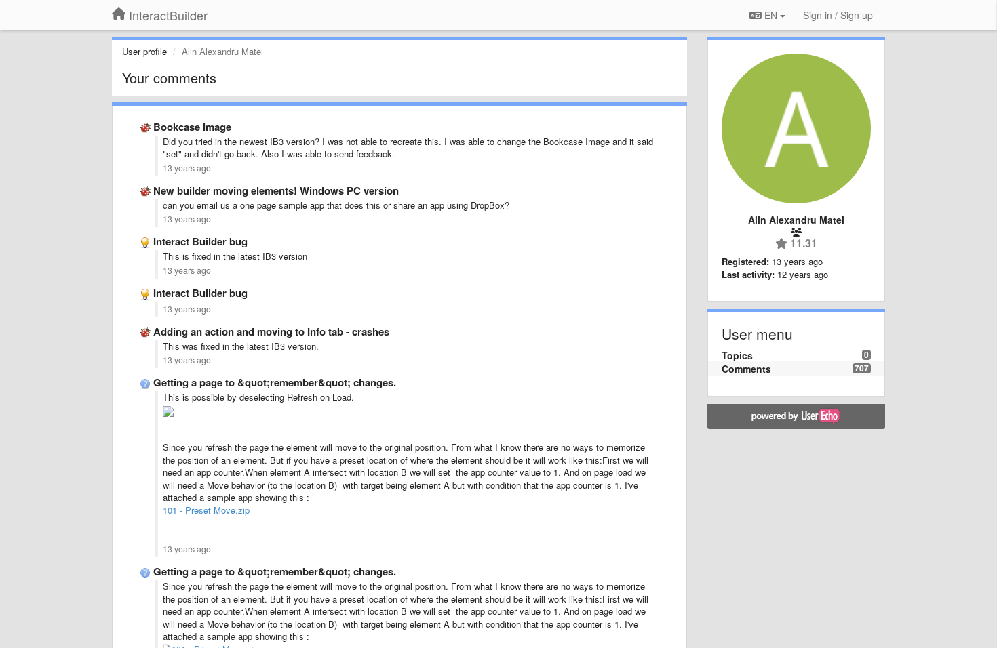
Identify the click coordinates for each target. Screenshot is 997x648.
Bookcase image (192, 126)
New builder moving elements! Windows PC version (276, 190)
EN (771, 15)
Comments (746, 369)
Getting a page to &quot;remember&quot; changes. (274, 382)
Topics (737, 355)
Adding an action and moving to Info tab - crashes (271, 331)
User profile (144, 51)
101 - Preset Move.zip (206, 510)
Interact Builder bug (200, 241)
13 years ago (187, 168)
